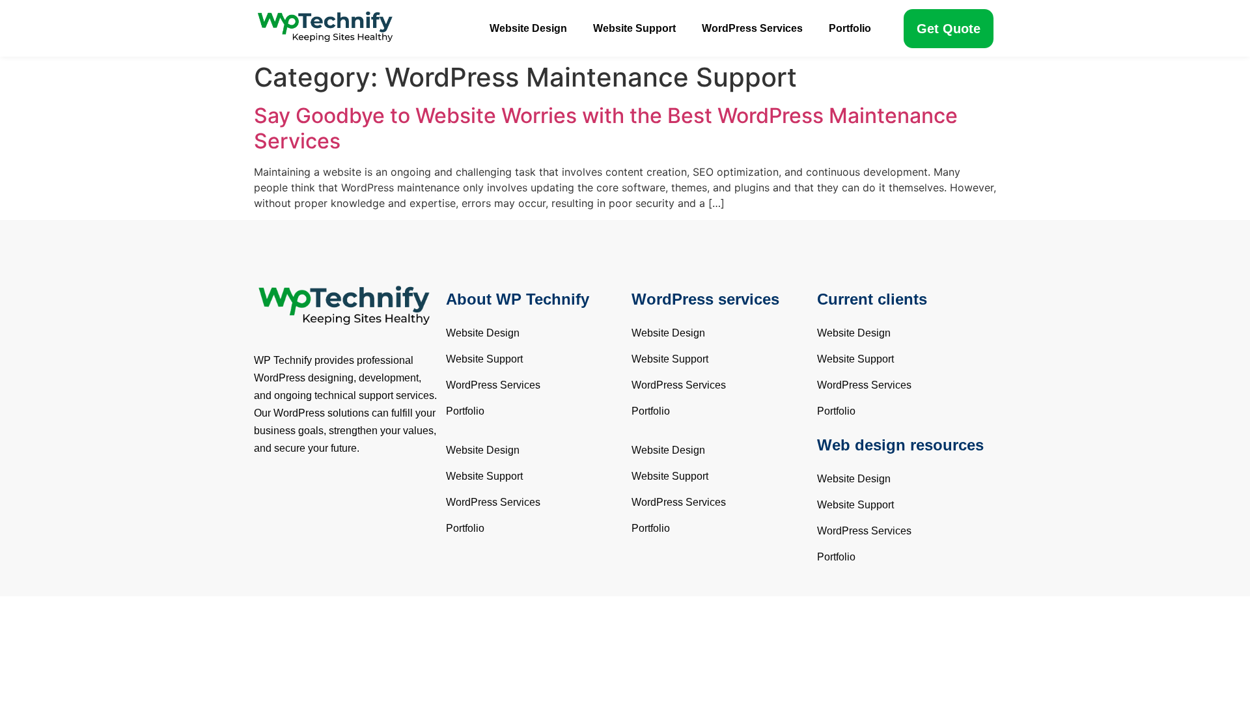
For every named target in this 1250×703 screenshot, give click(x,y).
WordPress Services (752, 28)
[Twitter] (309, 495)
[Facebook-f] (270, 495)
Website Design (528, 28)
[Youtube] (348, 495)
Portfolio (850, 28)
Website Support (634, 28)
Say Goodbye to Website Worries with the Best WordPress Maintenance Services (606, 128)
